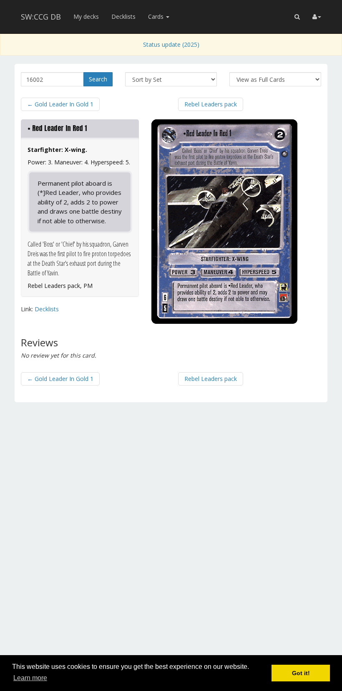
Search (98, 79)
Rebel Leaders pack (210, 104)
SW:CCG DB (41, 17)
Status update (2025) (171, 44)
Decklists (123, 16)
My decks (86, 16)
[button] (297, 16)
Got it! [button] (301, 673)
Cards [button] (156, 16)
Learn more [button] (30, 677)
